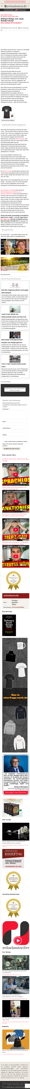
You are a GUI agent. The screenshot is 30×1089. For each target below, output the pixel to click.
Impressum (9, 1085)
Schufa (16, 16)
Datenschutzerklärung (18, 1085)
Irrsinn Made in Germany (6, 14)
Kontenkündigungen (6, 192)
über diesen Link (5, 219)
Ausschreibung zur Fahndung (8, 190)
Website (4, 434)
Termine (21, 1082)
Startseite (4, 1082)
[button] (2, 6)
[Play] (15, 246)
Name (4, 421)
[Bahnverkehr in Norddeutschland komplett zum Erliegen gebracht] (15, 342)
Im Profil (9, 1082)
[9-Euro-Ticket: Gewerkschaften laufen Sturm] (15, 366)
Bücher (26, 1082)
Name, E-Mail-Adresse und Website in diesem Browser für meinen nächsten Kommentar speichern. (15, 443)
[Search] (28, 6)
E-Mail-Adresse (7, 428)
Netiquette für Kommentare (13, 1084)
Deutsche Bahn (11, 16)
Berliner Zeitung (20, 138)
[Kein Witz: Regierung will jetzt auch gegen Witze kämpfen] (15, 292)
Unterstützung (15, 1082)
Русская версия (23, 1084)
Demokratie (4, 16)
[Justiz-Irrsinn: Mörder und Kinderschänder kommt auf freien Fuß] (15, 317)
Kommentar (6, 409)
